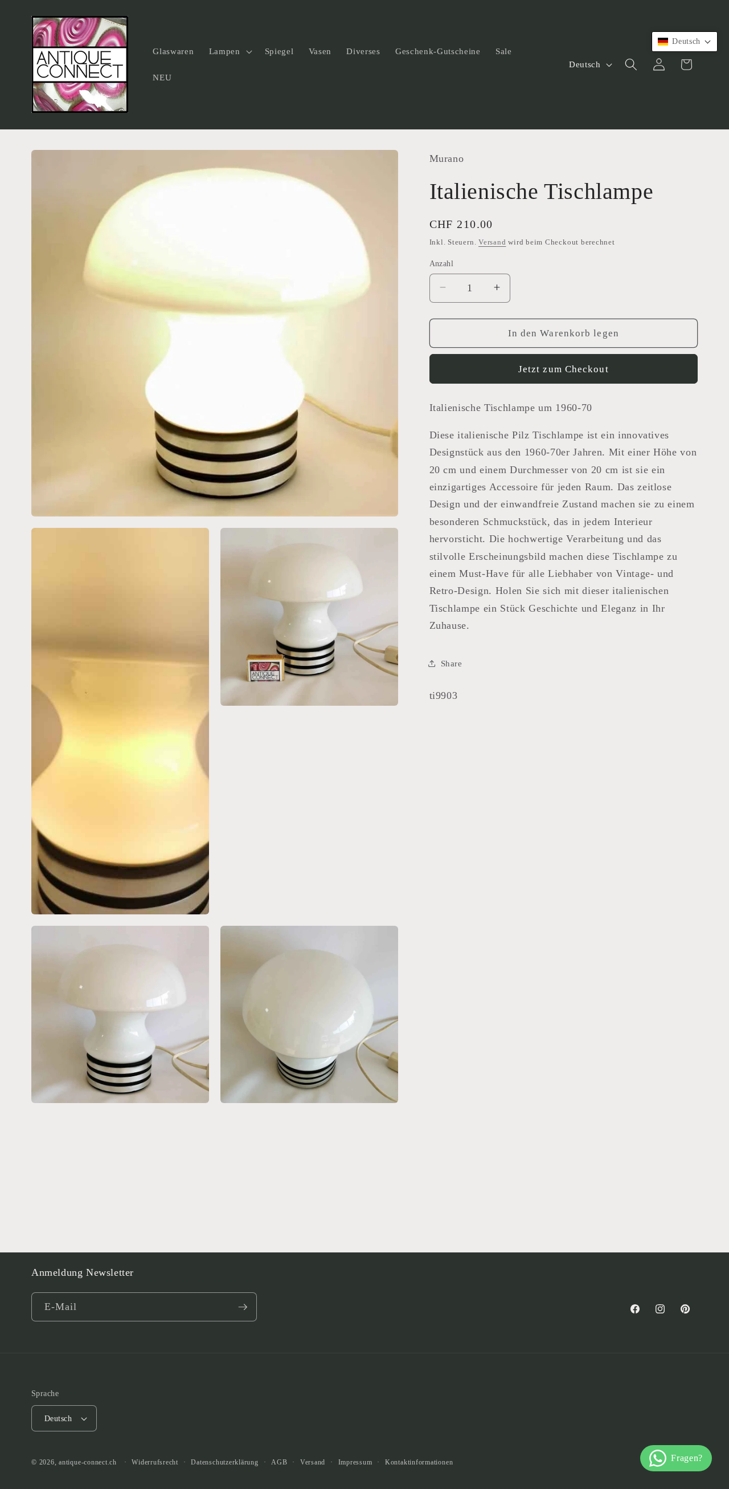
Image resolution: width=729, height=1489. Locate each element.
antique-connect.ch (88, 1462)
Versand (492, 241)
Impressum (355, 1462)
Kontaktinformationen (419, 1462)
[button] (229, 51)
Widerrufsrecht (155, 1462)
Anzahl (441, 262)
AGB (279, 1462)
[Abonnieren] (242, 1307)
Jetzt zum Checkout (563, 368)
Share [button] (451, 663)
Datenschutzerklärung (224, 1462)
